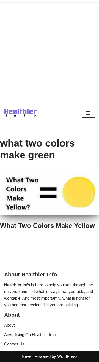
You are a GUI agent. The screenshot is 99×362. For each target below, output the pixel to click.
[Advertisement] (49, 52)
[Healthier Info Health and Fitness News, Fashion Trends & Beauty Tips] (20, 113)
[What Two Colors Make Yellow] (49, 192)
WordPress (67, 356)
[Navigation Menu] (88, 113)
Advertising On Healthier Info (30, 334)
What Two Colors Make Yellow (47, 225)
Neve (26, 356)
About (9, 325)
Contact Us (14, 344)
